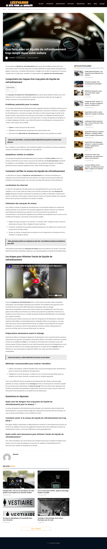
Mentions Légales (55, 543)
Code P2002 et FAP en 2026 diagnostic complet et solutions (94, 113)
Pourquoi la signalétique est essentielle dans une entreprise (17, 519)
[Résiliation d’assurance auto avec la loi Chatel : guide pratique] (78, 93)
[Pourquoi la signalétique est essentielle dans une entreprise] (19, 507)
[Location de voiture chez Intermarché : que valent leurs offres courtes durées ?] (78, 156)
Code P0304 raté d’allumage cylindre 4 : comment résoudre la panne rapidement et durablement (94, 144)
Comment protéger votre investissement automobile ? (93, 83)
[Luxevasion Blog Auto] (19, 3)
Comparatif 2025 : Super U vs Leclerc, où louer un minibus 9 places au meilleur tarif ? (94, 103)
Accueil (41, 3)
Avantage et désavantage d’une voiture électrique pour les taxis (50, 519)
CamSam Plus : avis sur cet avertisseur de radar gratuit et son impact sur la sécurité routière (18, 491)
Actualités (49, 3)
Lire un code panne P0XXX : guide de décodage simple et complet (53, 491)
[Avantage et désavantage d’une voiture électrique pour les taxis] (53, 507)
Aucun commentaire (33, 57)
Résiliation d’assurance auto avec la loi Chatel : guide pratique (93, 92)
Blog (95, 3)
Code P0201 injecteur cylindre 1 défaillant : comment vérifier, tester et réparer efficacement (94, 133)
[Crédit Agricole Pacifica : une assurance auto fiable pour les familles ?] (78, 73)
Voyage (102, 3)
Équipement (81, 3)
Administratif (60, 3)
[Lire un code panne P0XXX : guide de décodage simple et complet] (53, 480)
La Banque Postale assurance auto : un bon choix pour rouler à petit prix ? (94, 123)
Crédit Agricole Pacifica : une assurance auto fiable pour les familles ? (94, 73)
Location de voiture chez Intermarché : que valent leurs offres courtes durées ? (94, 156)
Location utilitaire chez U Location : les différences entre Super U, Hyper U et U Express (94, 166)
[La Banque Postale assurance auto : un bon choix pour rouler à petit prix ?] (78, 123)
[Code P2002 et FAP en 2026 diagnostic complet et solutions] (78, 114)
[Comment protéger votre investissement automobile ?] (78, 84)
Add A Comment (36, 529)
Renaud (12, 57)
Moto (89, 3)
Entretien (71, 3)
